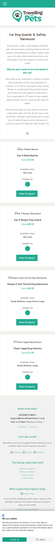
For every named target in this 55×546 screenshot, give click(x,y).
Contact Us (22, 427)
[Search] (44, 4)
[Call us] (38, 4)
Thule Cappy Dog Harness (27, 348)
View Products (27, 193)
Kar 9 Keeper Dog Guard (27, 220)
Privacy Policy (27, 475)
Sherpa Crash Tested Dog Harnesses (27, 284)
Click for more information (27, 509)
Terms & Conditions (27, 469)
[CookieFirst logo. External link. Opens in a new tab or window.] (3, 515)
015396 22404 (27, 414)
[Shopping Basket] (49, 4)
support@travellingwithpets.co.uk (27, 418)
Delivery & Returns (27, 472)
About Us (33, 427)
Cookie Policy (27, 478)
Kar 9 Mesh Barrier (27, 155)
